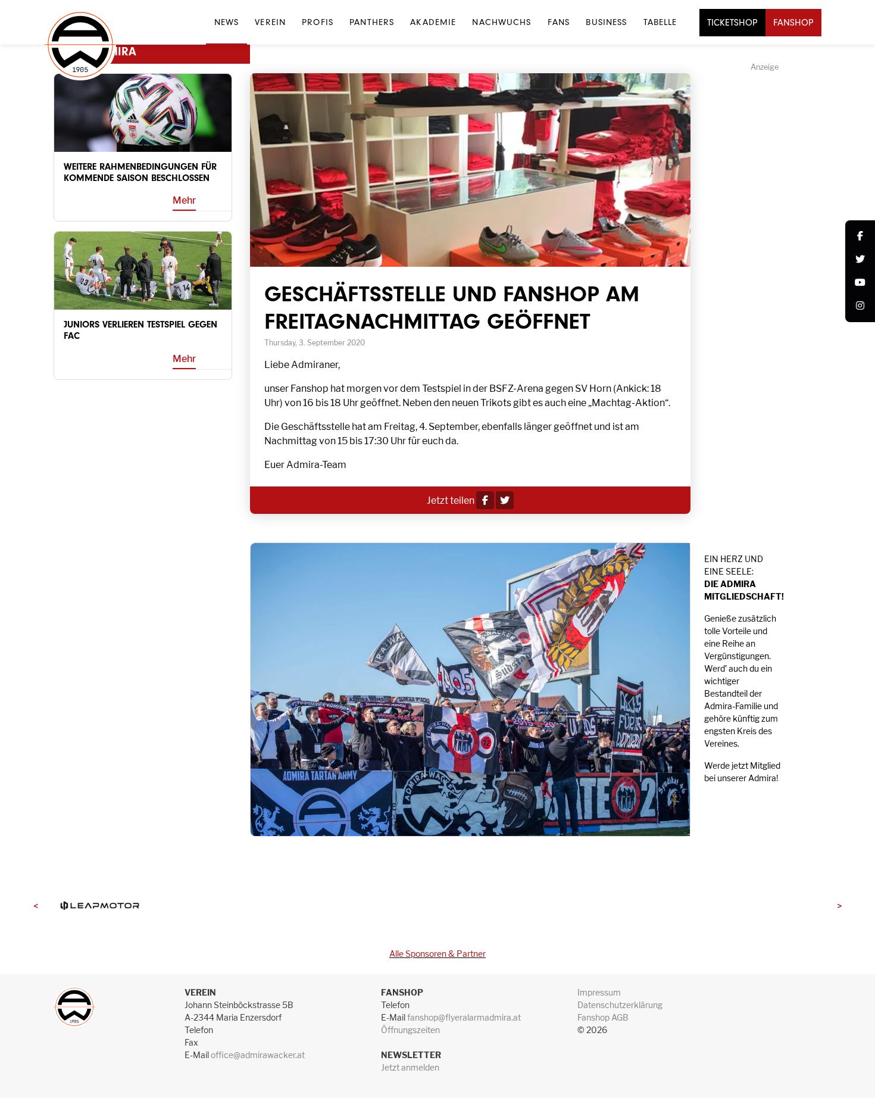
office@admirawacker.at (258, 1055)
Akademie (433, 22)
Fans (559, 22)
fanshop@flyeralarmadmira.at (464, 1017)
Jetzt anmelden (410, 1067)
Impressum (599, 992)
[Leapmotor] (99, 905)
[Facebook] (860, 236)
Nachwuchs (501, 22)
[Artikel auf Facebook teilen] (485, 500)
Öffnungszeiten (410, 1030)
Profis (317, 22)
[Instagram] (860, 306)
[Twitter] (860, 260)
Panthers (371, 22)
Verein (270, 22)
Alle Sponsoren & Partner (437, 954)
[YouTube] (860, 283)
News (226, 22)
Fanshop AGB (603, 1017)
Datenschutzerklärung (619, 1005)
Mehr (184, 200)
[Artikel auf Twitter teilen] (505, 500)
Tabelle (660, 22)
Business (606, 22)
